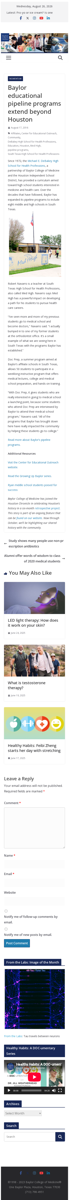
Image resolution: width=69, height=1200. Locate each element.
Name (9, 855)
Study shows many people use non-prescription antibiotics (36, 543)
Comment (12, 803)
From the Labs (13, 1036)
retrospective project (47, 508)
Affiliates (15, 133)
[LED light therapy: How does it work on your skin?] (34, 585)
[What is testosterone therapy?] (34, 647)
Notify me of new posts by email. (28, 935)
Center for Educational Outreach (39, 133)
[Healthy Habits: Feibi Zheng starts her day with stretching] (34, 710)
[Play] (9, 1090)
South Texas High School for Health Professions (33, 154)
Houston (24, 145)
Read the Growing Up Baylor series (29, 476)
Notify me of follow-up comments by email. (31, 919)
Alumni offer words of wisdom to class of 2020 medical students (32, 558)
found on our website (29, 518)
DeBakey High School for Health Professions (32, 141)
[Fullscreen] (60, 1090)
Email (9, 874)
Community (14, 137)
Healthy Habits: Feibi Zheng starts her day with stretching (34, 748)
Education (13, 145)
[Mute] (54, 1090)
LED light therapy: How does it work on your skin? (33, 623)
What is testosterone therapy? (26, 685)
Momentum (15, 78)
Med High (35, 145)
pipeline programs (18, 150)
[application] (34, 1077)
